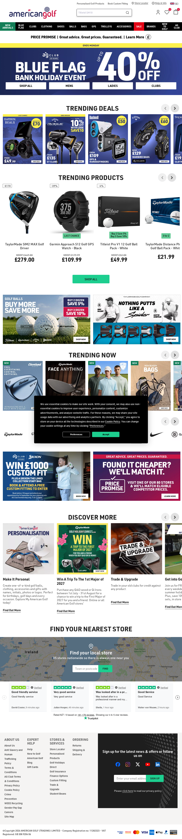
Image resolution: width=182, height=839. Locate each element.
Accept (106, 434)
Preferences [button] (97, 425)
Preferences (76, 434)
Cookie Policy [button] (112, 421)
